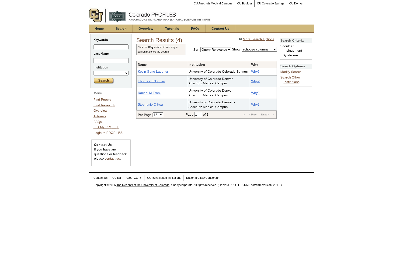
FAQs (195, 28)
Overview (146, 28)
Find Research (104, 105)
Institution (196, 64)
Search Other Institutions (290, 79)
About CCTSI (134, 177)
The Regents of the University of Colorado (143, 185)
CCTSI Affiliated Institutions (164, 177)
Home (99, 28)
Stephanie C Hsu (150, 104)
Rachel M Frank (149, 93)
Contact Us (220, 28)
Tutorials (172, 28)
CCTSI (116, 177)
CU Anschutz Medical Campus (213, 3)
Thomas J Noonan (151, 81)
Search (121, 28)
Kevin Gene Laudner (153, 71)
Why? (255, 71)
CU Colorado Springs (270, 3)
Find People (102, 99)
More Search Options (258, 39)
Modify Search (291, 72)
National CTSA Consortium (203, 177)
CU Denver (296, 3)
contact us (112, 158)
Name (142, 64)
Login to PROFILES (108, 133)
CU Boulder (244, 3)
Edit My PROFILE (106, 127)
